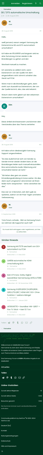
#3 (40, 214)
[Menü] (3, 3)
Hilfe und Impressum (8, 446)
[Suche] (40, 3)
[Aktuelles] (35, 3)
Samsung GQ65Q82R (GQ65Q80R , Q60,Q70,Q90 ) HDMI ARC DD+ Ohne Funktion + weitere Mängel (23, 292)
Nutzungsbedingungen (9, 436)
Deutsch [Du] (6, 425)
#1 (40, 31)
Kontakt (4, 431)
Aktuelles (5, 367)
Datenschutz (5, 441)
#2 (40, 145)
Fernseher (13, 252)
